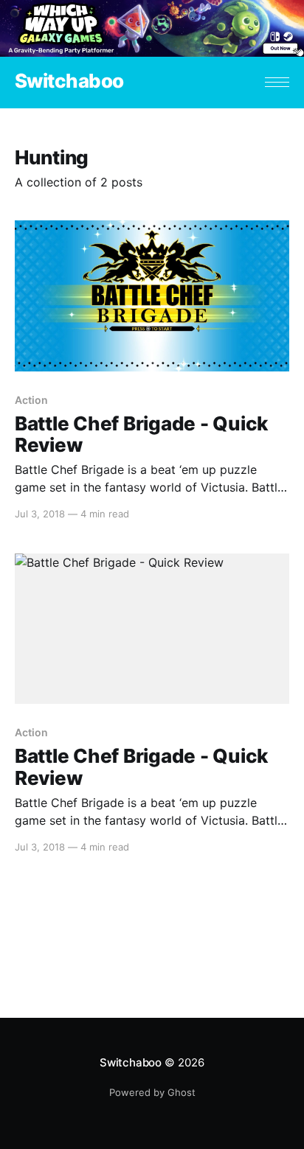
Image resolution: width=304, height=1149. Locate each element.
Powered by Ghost (152, 1092)
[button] (277, 82)
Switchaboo (69, 81)
